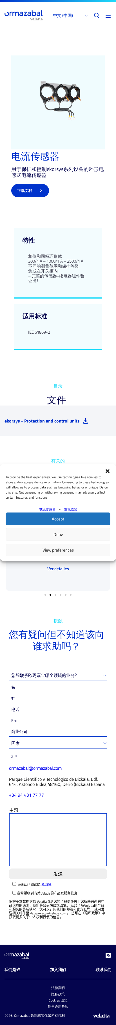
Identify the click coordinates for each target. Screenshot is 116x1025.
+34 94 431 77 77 (26, 794)
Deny (58, 534)
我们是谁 (12, 969)
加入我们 (58, 969)
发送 (58, 873)
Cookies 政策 (58, 1000)
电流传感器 (47, 509)
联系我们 (103, 969)
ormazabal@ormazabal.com (35, 768)
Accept (58, 519)
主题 (13, 810)
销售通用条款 (58, 1006)
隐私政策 (70, 509)
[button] (107, 471)
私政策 (46, 884)
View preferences (58, 550)
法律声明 (58, 987)
